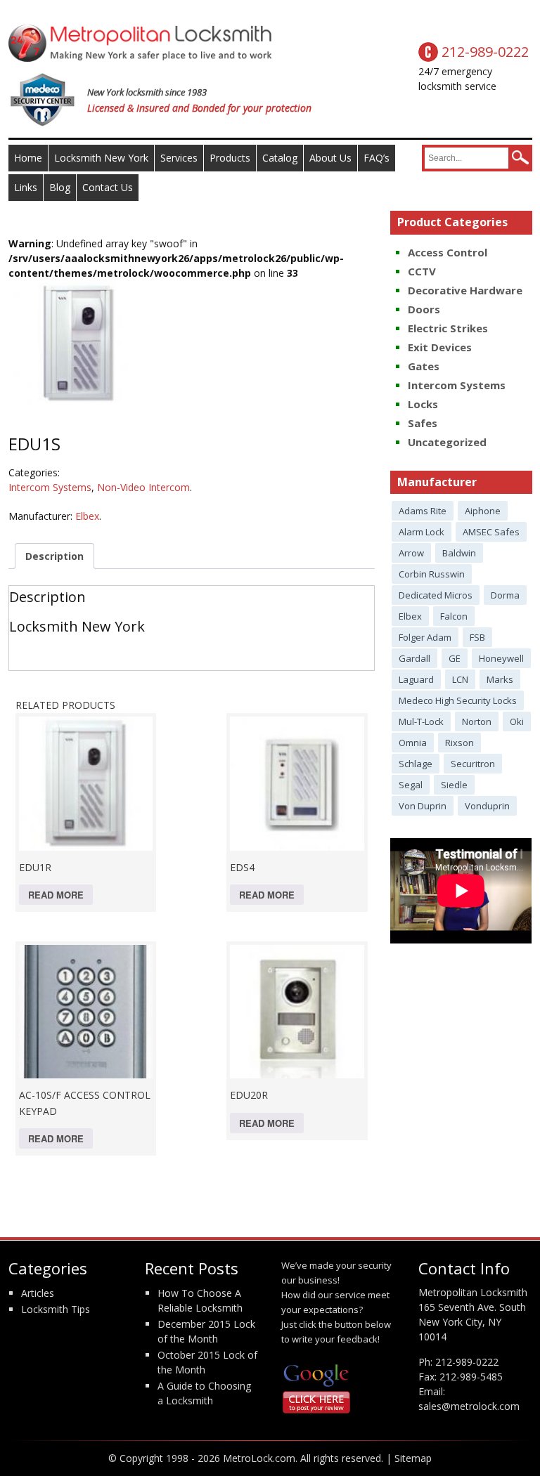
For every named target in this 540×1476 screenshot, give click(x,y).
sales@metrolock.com (469, 1406)
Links (25, 187)
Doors (424, 309)
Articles (37, 1293)
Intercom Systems (49, 487)
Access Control (447, 252)
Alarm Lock (421, 531)
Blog (59, 187)
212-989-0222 (467, 1362)
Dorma (505, 595)
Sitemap (413, 1458)
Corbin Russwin (432, 574)
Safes (422, 423)
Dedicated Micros (435, 595)
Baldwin (459, 553)
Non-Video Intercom (143, 487)
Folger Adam (425, 637)
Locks (423, 404)
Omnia (413, 742)
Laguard (416, 679)
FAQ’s (377, 157)
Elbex (87, 516)
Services (179, 157)
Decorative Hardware (465, 290)
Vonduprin (487, 805)
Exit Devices (440, 347)
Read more (56, 894)
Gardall (414, 658)
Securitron (473, 763)
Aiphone (483, 510)
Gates (423, 366)
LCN (460, 679)
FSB (477, 637)
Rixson (459, 742)
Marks (500, 679)
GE (455, 658)
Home (28, 157)
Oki (517, 721)
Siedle (454, 784)
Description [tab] (54, 556)
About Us (330, 157)
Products (230, 157)
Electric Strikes (448, 328)
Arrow (411, 553)
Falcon (454, 616)
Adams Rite (422, 510)
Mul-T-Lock (421, 721)
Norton (476, 721)
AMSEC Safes (491, 531)
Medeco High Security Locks (458, 700)
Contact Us (107, 187)
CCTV (422, 271)
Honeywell (501, 658)
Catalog (279, 157)
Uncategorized (447, 442)
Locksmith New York (101, 157)
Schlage (415, 763)
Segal (411, 784)
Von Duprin (422, 805)
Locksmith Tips (55, 1309)
